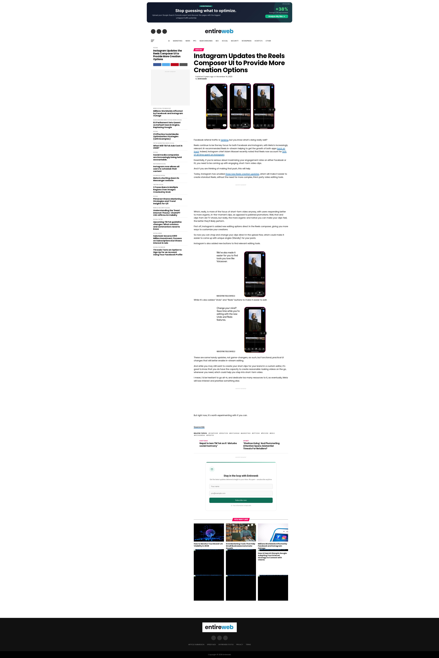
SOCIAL (225, 41)
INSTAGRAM (157, 164)
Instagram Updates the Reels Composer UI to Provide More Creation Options (167, 55)
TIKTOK (155, 143)
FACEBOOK (156, 175)
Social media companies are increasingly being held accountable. (167, 157)
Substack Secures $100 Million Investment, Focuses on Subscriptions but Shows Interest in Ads (167, 239)
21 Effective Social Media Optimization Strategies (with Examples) (166, 136)
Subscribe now (241, 500)
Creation (224, 433)
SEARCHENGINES (205, 41)
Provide (265, 433)
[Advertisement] (170, 89)
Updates (210, 435)
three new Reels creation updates (242, 174)
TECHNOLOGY (166, 108)
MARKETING (177, 41)
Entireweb (202, 79)
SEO (217, 41)
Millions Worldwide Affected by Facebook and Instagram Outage (168, 113)
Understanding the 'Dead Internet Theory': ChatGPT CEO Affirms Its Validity (166, 212)
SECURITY (234, 41)
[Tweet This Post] (166, 64)
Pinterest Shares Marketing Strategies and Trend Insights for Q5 (167, 201)
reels (272, 433)
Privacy (239, 644)
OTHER (268, 41)
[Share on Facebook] (157, 64)
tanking (224, 140)
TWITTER (155, 185)
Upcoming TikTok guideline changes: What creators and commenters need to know (167, 225)
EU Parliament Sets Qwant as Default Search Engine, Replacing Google (166, 124)
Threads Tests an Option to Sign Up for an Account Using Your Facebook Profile (167, 252)
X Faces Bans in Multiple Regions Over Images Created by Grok (165, 189)
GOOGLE (170, 120)
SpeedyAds (211, 644)
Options (256, 433)
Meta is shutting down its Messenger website (166, 179)
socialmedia (200, 435)
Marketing (246, 433)
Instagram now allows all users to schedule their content (166, 168)
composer (213, 433)
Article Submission (196, 644)
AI (169, 41)
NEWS (188, 41)
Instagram (234, 433)
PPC (194, 41)
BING (165, 120)
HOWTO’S (258, 41)
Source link (199, 427)
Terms (248, 644)
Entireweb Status (226, 644)
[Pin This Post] (175, 64)
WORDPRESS (246, 41)
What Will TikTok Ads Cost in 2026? (167, 147)
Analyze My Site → (276, 16)
